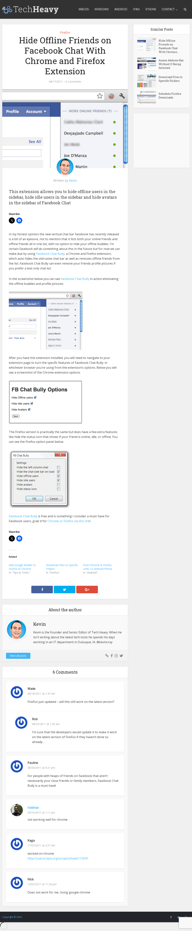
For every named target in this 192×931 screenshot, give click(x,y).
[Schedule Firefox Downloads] (148, 97)
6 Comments (73, 81)
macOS (84, 9)
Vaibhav (33, 807)
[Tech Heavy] (30, 9)
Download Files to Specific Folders (170, 79)
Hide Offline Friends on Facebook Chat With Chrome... (169, 46)
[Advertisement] (161, 140)
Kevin (73, 180)
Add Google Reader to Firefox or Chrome (22, 567)
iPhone (150, 9)
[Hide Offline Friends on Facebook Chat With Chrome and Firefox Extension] (148, 44)
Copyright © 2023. (12, 917)
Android (120, 9)
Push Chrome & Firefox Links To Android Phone (97, 567)
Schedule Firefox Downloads (170, 95)
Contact (168, 9)
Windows (101, 9)
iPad (136, 9)
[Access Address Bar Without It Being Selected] (148, 64)
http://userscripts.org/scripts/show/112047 (58, 858)
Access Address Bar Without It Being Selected (171, 64)
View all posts (18, 655)
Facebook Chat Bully (50, 254)
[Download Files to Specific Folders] (148, 80)
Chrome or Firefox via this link (69, 521)
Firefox (65, 32)
